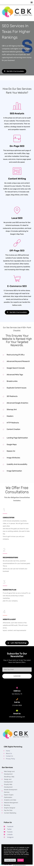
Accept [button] (20, 860)
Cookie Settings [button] (10, 860)
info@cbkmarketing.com (17, 717)
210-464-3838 (17, 705)
